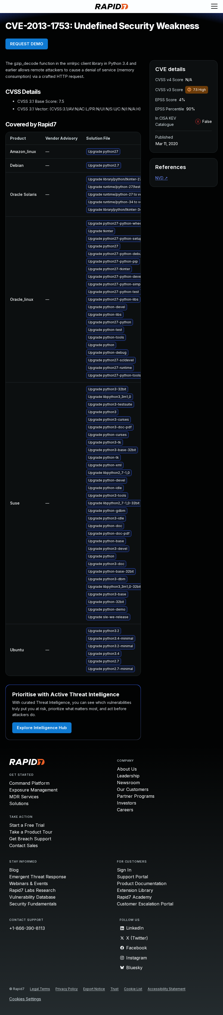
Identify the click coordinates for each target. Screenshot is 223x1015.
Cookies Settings (25, 999)
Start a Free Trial (26, 825)
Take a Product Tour (30, 832)
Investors (126, 803)
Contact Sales (23, 845)
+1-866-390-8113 (27, 928)
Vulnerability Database (32, 897)
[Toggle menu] (214, 6)
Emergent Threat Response (37, 876)
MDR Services (24, 796)
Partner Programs (135, 796)
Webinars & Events (28, 883)
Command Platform (29, 783)
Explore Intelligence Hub (42, 727)
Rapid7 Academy (134, 897)
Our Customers (132, 789)
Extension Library (135, 890)
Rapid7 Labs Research (32, 890)
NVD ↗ (161, 177)
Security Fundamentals (33, 904)
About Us (127, 769)
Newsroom (128, 782)
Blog (13, 870)
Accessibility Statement (166, 989)
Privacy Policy (66, 989)
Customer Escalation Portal (145, 904)
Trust (114, 989)
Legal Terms (40, 989)
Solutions (19, 803)
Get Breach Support (30, 838)
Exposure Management (33, 790)
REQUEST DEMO (26, 43)
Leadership (128, 775)
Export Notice (94, 989)
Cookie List (133, 989)
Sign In (124, 870)
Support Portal (132, 876)
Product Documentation (141, 883)
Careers (125, 809)
